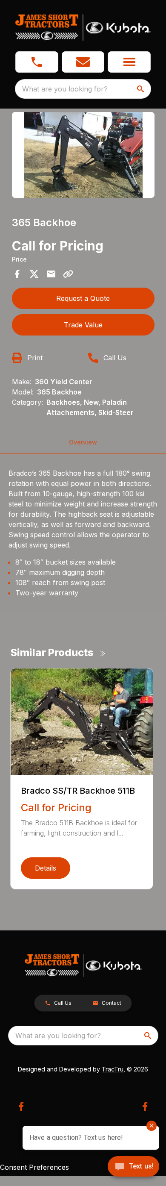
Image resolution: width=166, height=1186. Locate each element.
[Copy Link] (68, 274)
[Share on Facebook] (17, 274)
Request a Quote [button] (83, 298)
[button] (36, 62)
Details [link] (45, 868)
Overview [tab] (83, 442)
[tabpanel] (83, 156)
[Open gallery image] (83, 155)
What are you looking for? (65, 89)
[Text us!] (133, 1167)
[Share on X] (34, 274)
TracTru (112, 1069)
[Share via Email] (51, 274)
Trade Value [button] (83, 325)
